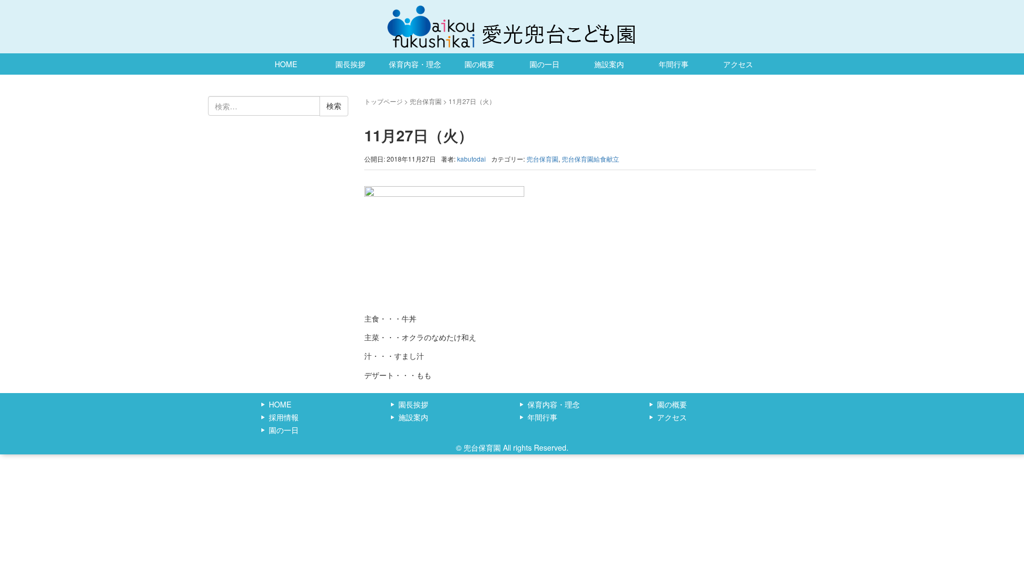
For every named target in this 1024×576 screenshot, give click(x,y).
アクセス (738, 64)
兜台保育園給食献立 (590, 158)
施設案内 (609, 64)
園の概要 (479, 64)
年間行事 (674, 64)
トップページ (383, 101)
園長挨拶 (350, 64)
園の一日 (544, 64)
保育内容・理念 (415, 64)
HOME (286, 64)
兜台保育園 (426, 101)
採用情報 (284, 417)
